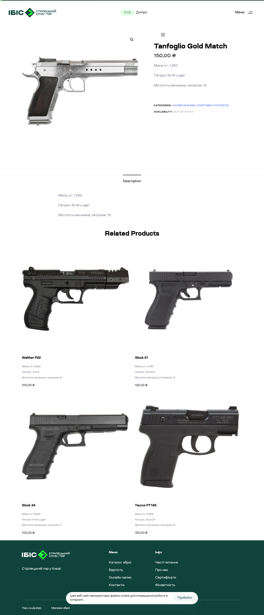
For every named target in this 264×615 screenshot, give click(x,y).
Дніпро (141, 12)
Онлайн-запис (120, 577)
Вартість (116, 570)
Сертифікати (165, 577)
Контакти (116, 585)
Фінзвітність (165, 585)
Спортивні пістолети (212, 105)
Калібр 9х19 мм (184, 105)
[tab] (132, 181)
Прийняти (185, 598)
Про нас (161, 570)
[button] (245, 12)
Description (132, 181)
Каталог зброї (120, 562)
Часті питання (166, 562)
